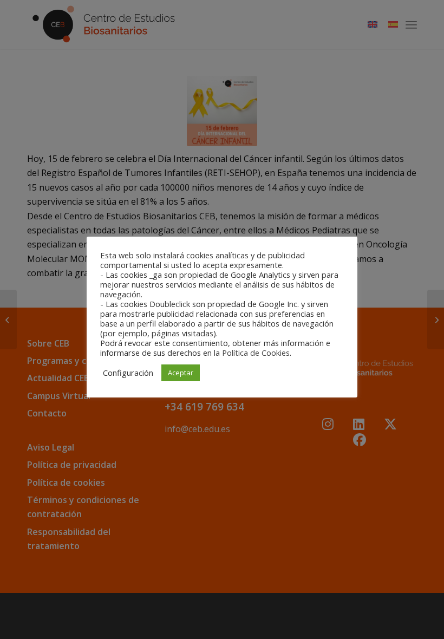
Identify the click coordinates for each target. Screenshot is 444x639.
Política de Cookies (256, 352)
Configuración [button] (128, 372)
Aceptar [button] (180, 372)
